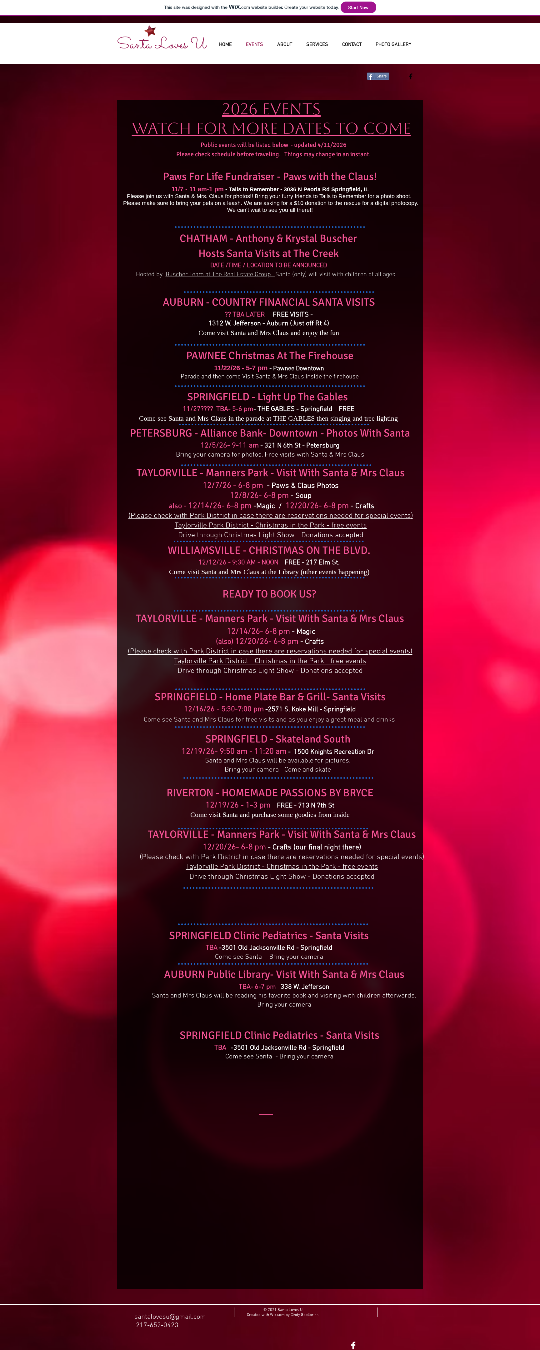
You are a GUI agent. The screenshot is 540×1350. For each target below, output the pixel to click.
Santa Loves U (161, 44)
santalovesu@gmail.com (170, 1317)
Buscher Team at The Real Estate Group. (220, 274)
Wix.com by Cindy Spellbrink (294, 1315)
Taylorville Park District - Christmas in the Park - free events (271, 525)
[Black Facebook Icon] (411, 76)
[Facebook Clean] (353, 1345)
